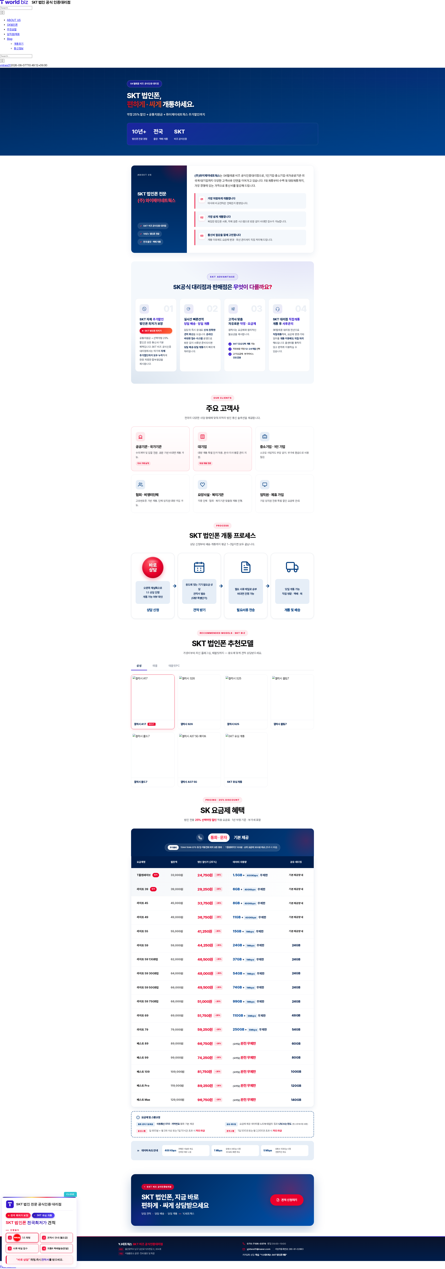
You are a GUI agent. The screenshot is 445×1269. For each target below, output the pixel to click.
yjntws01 (5, 65)
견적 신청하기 (289, 1200)
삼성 (139, 665)
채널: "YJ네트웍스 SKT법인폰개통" (271, 1255)
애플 (155, 665)
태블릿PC (174, 665)
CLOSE (70, 1194)
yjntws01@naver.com (258, 1249)
